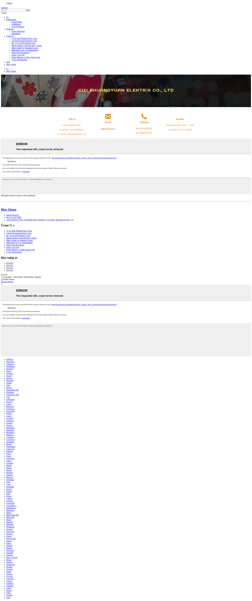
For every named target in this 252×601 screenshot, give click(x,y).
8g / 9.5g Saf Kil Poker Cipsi (24, 43)
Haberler (10, 29)
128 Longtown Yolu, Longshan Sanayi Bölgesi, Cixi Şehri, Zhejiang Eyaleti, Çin (40, 220)
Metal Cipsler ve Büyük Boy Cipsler (27, 45)
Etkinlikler (16, 34)
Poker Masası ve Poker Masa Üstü (26, 57)
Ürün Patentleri (18, 27)
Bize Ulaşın (11, 64)
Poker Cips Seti (18, 55)
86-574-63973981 (13, 217)
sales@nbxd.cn (12, 215)
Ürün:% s (10, 36)
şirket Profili (17, 22)
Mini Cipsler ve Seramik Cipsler (25, 48)
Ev (7, 17)
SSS (8, 62)
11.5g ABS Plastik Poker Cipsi (24, 38)
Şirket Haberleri (18, 31)
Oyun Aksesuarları (19, 60)
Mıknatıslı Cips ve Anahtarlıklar (25, 50)
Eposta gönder (7, 282)
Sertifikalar (16, 24)
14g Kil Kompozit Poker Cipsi (24, 41)
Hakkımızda (11, 19)
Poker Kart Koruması (20, 53)
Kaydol (4, 275)
